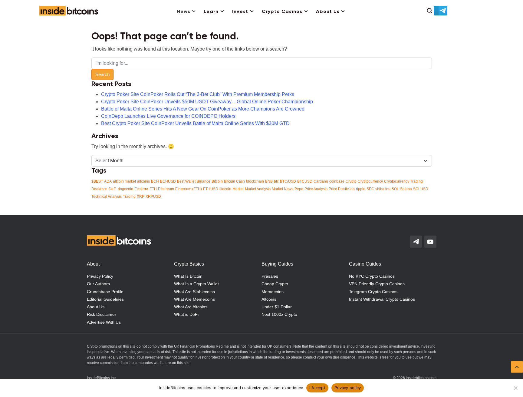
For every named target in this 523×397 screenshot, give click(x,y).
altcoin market (124, 181)
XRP (140, 196)
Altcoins (269, 299)
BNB (269, 181)
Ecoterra (141, 189)
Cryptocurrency (370, 181)
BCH (155, 181)
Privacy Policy (100, 276)
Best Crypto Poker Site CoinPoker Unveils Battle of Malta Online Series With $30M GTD (195, 123)
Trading (129, 196)
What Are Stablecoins (194, 291)
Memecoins (273, 291)
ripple (360, 189)
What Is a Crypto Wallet (196, 283)
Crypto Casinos (282, 11)
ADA (108, 181)
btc (276, 181)
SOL (395, 189)
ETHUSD (210, 189)
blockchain (255, 181)
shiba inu (382, 189)
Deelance (99, 189)
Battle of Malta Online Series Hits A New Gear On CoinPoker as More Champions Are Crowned (202, 108)
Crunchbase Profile (105, 291)
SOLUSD (420, 189)
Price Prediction (342, 189)
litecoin (225, 189)
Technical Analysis (106, 196)
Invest (240, 11)
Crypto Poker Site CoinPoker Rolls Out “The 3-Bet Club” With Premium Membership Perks (197, 94)
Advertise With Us (104, 322)
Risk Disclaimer (101, 314)
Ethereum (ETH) (188, 189)
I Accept (317, 387)
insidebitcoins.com (421, 378)
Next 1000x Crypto (279, 314)
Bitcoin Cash (234, 181)
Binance (203, 181)
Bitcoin (217, 181)
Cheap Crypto (275, 283)
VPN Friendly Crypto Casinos (377, 283)
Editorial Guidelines (105, 299)
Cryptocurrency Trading (403, 181)
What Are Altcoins (190, 306)
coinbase (336, 181)
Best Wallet (186, 181)
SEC (370, 189)
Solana (406, 189)
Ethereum (166, 189)
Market (238, 189)
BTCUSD (304, 181)
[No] (515, 388)
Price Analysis (315, 189)
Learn (211, 11)
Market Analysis (258, 189)
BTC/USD (288, 181)
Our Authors (98, 283)
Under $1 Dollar (277, 306)
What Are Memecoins (194, 299)
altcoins (143, 181)
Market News (282, 189)
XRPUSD (153, 196)
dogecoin (125, 189)
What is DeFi (186, 314)
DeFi (113, 189)
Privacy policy (347, 387)
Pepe (298, 189)
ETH (153, 189)
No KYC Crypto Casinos (372, 276)
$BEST (97, 181)
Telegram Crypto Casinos (373, 291)
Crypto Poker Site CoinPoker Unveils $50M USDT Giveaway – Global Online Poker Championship (207, 101)
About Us (328, 11)
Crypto (351, 181)
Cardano (321, 181)
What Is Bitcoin (188, 276)
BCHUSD (168, 181)
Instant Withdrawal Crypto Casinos (382, 299)
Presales (270, 276)
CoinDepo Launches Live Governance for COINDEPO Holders (168, 116)
